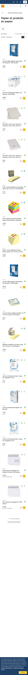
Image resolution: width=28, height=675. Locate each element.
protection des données (6, 668)
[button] (13, 2)
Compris (23, 672)
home (2, 12)
